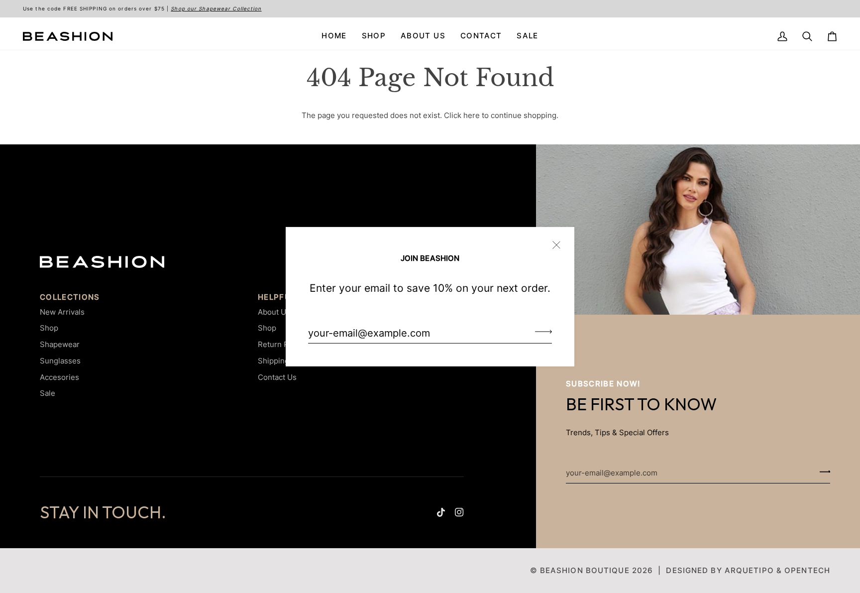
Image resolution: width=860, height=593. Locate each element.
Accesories (59, 377)
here (471, 115)
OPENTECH (807, 570)
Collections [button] (70, 297)
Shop (49, 328)
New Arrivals (62, 312)
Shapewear (60, 344)
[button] (373, 36)
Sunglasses (60, 360)
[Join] (540, 332)
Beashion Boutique (585, 570)
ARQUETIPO (749, 570)
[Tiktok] (441, 512)
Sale (47, 393)
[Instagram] (459, 512)
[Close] (560, 240)
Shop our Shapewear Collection (216, 8)
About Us (274, 312)
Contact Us (277, 377)
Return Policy (281, 344)
